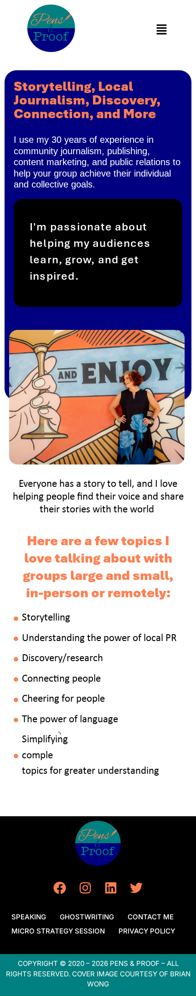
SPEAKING (28, 917)
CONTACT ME (151, 917)
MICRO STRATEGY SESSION (58, 931)
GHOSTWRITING (87, 917)
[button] (162, 30)
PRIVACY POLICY (147, 931)
